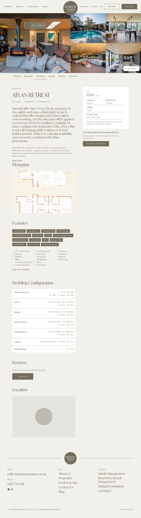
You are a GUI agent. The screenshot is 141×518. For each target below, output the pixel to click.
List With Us (112, 6)
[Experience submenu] (24, 6)
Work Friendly (34, 244)
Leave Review (22, 376)
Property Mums (18, 509)
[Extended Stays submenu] (38, 6)
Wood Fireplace (19, 244)
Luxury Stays (35, 240)
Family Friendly (63, 231)
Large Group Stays (20, 240)
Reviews (62, 76)
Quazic (131, 509)
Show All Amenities (20, 269)
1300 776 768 (15, 484)
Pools (45, 240)
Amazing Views (33, 231)
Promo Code (92, 114)
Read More (17, 160)
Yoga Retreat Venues (50, 244)
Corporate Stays (48, 231)
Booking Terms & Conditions (50, 509)
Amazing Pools (19, 231)
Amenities (40, 76)
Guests (90, 107)
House (48, 235)
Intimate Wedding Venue (63, 235)
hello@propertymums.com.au (27, 474)
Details (17, 76)
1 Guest (89, 110)
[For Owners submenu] (88, 6)
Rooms (52, 76)
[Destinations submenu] (13, 6)
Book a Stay (129, 6)
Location (73, 76)
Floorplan (28, 76)
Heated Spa (38, 235)
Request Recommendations (95, 144)
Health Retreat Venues (22, 235)
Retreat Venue (56, 240)
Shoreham (16, 88)
